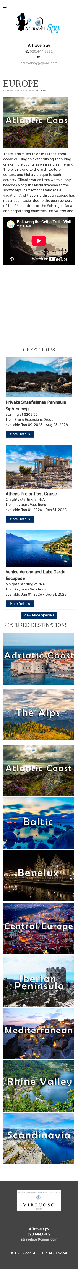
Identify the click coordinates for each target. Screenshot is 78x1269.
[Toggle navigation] (4, 7)
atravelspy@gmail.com (39, 63)
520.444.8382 (41, 51)
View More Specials (39, 615)
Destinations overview (18, 90)
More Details (20, 434)
